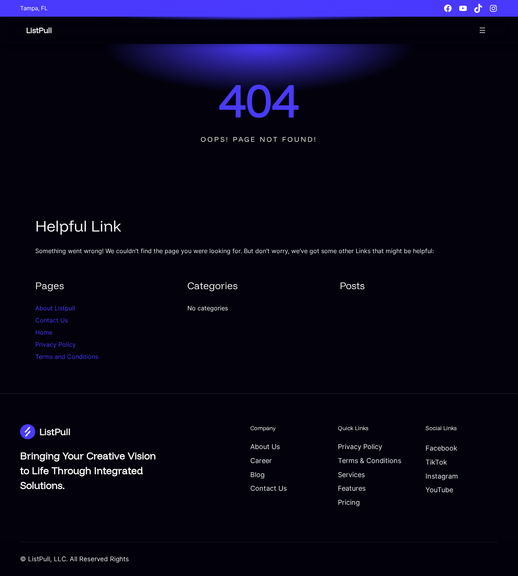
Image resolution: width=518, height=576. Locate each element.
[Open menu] (482, 30)
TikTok (436, 462)
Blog (257, 475)
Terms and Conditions (66, 356)
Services (351, 475)
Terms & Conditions (369, 461)
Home (43, 332)
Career (261, 461)
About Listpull (55, 308)
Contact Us (51, 320)
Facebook (441, 448)
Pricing (349, 502)
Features (352, 488)
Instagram (441, 476)
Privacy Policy (55, 344)
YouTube (439, 490)
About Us (265, 447)
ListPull (39, 30)
